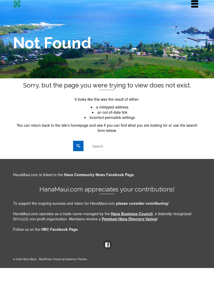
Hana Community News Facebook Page (99, 174)
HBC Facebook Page (59, 229)
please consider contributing (142, 203)
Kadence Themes (76, 259)
